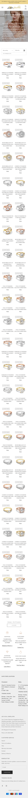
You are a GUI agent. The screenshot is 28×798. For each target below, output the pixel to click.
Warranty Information (7, 748)
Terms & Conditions (6, 743)
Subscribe (7, 772)
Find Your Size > (21, 665)
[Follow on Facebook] (2, 786)
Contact (3, 751)
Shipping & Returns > (7, 645)
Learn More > (7, 666)
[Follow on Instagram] (6, 786)
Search (3, 740)
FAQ (3, 745)
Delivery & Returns (6, 753)
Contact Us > (21, 647)
